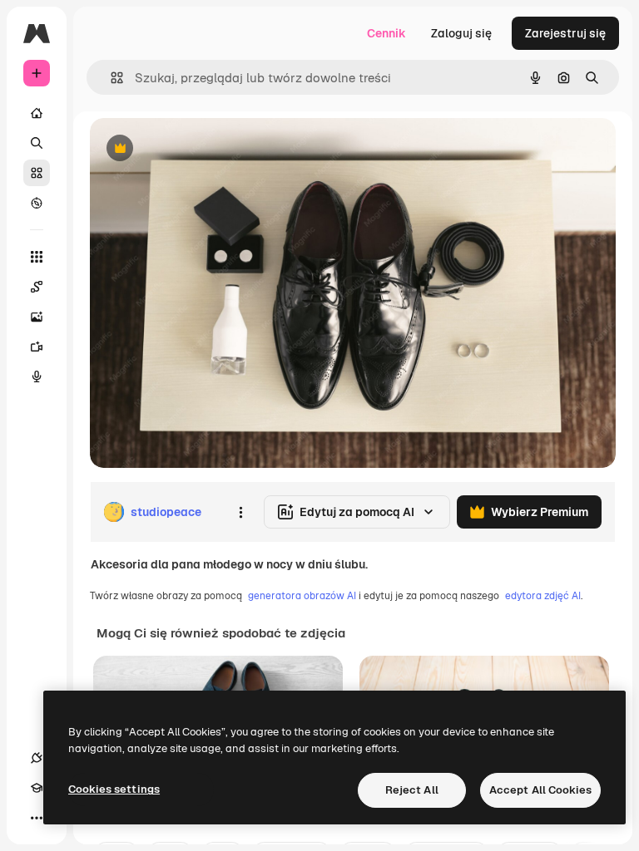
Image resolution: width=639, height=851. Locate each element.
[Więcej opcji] (240, 512)
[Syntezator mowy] (36, 376)
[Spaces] (36, 286)
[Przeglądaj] (36, 202)
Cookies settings (114, 789)
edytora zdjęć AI (543, 596)
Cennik (386, 33)
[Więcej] (36, 817)
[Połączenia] (36, 758)
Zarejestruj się (565, 33)
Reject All (411, 790)
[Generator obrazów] (36, 316)
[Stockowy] (36, 173)
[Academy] (36, 788)
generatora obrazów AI (302, 596)
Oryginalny (204, 149)
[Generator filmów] (36, 346)
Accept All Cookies (540, 790)
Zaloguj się (461, 33)
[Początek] (36, 113)
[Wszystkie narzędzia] (36, 256)
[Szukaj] (36, 143)
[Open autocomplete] (110, 77)
